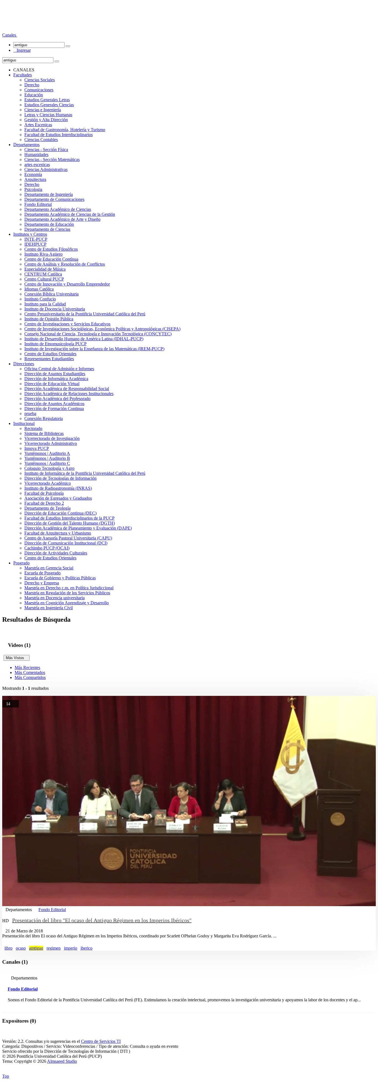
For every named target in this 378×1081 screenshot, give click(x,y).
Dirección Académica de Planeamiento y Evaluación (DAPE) (78, 528)
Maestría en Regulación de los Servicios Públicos (67, 592)
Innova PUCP (36, 448)
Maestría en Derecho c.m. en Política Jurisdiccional (68, 587)
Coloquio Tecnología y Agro (49, 468)
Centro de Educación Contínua (51, 259)
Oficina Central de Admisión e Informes (59, 368)
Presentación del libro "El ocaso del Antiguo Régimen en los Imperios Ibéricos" (101, 920)
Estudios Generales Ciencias (49, 104)
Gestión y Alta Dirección (46, 119)
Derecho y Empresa (41, 582)
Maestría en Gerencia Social (48, 568)
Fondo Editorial (38, 204)
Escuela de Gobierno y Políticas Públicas (60, 578)
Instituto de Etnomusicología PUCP (55, 343)
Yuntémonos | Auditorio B (47, 458)
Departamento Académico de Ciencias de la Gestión (69, 214)
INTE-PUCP (35, 239)
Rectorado (33, 428)
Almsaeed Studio (62, 1061)
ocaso (21, 948)
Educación (33, 94)
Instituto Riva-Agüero (43, 254)
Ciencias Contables (41, 139)
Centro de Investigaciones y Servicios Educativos (67, 324)
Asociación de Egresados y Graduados (58, 498)
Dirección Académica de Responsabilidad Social (66, 388)
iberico (86, 948)
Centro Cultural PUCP (44, 279)
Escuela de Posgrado (42, 573)
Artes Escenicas (38, 124)
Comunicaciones (38, 89)
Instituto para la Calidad (45, 304)
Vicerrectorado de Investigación (52, 438)
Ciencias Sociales (39, 79)
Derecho (31, 84)
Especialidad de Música (45, 269)
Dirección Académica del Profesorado (57, 398)
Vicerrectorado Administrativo (50, 443)
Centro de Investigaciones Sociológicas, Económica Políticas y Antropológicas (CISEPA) (102, 328)
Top (5, 1076)
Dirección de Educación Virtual (51, 383)
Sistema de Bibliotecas (44, 433)
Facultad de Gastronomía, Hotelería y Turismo (64, 129)
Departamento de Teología (47, 508)
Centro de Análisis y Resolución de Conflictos (64, 264)
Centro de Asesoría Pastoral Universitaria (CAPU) (68, 538)
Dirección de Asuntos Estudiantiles (54, 373)
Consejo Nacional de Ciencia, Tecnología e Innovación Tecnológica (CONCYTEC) (98, 333)
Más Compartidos (30, 677)
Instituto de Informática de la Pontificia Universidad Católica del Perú (84, 473)
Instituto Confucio (40, 299)
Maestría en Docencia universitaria (54, 597)
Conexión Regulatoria (43, 418)
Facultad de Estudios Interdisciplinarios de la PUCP (69, 518)
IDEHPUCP (35, 244)
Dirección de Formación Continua (54, 408)
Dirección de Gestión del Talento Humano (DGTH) (69, 523)
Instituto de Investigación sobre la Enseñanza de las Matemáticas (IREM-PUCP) (94, 348)
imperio (70, 948)
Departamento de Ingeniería (48, 194)
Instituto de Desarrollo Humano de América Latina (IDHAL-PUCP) (83, 338)
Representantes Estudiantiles (49, 358)
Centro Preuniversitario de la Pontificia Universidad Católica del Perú (84, 314)
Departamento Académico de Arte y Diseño (62, 219)
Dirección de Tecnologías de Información (60, 478)
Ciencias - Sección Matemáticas (52, 159)
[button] (9, 35)
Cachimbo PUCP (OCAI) (46, 548)
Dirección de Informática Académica (56, 378)
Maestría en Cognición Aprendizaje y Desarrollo (66, 602)
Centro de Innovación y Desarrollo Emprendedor (67, 284)
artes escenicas (37, 164)
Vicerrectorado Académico (47, 483)
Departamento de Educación (49, 224)
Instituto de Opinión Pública (48, 319)
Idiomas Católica (39, 289)
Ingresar (22, 50)
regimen (53, 948)
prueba (30, 413)
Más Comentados (30, 672)
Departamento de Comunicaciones (54, 199)
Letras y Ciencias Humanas (48, 114)
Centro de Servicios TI (101, 1041)
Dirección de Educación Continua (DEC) (60, 513)
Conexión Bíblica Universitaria (51, 294)
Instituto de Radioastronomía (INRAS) (58, 488)
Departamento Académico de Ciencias (57, 209)
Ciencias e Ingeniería (42, 109)
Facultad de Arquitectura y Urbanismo (57, 533)
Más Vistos (16, 658)
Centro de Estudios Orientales (50, 353)
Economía (33, 174)
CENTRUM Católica (43, 274)
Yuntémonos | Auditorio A (47, 453)
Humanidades (36, 154)
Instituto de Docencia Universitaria (54, 309)
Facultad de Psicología (44, 493)
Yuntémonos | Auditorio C (47, 463)
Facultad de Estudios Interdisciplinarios (58, 134)
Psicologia (33, 189)
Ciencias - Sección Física (46, 149)
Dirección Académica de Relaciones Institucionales (68, 393)
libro (8, 948)
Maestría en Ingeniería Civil (48, 607)
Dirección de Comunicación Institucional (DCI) (65, 543)
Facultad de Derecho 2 (44, 503)
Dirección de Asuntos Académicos (54, 403)
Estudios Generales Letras (47, 99)
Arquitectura (35, 179)
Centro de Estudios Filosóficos (51, 249)
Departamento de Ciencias (47, 229)
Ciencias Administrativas (46, 169)
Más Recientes (27, 667)
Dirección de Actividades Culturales (55, 553)
